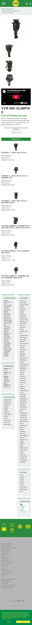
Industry (3, 575)
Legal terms (4, 560)
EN (30, 4)
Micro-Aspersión (6, 581)
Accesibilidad (5, 564)
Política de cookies (7, 562)
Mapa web (4, 566)
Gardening (4, 583)
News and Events (6, 545)
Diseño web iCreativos (16, 606)
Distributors (4, 554)
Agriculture (4, 569)
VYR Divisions (5, 550)
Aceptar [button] (23, 621)
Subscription (5, 558)
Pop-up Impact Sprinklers (11, 11)
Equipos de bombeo (7, 587)
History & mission (6, 543)
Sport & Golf (5, 573)
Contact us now (16, 132)
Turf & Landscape (7, 9)
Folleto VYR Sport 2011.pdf (23, 509)
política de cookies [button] (6, 618)
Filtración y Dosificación (8, 585)
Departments (5, 552)
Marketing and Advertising (9, 548)
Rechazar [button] (9, 621)
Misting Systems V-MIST (8, 579)
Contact (3, 556)
